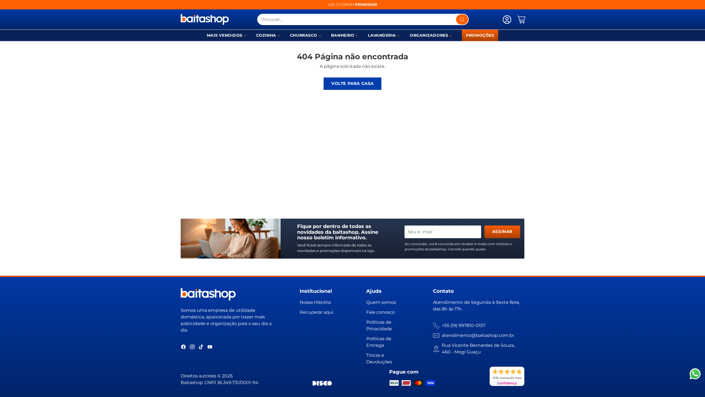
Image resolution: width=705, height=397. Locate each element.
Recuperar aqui (316, 312)
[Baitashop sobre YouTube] (210, 348)
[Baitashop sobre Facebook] (183, 348)
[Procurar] (462, 19)
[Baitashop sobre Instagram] (192, 348)
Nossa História (315, 302)
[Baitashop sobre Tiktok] (201, 348)
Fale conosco (380, 312)
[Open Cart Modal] (521, 19)
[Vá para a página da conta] (507, 19)
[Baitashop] (205, 19)
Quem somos (381, 302)
